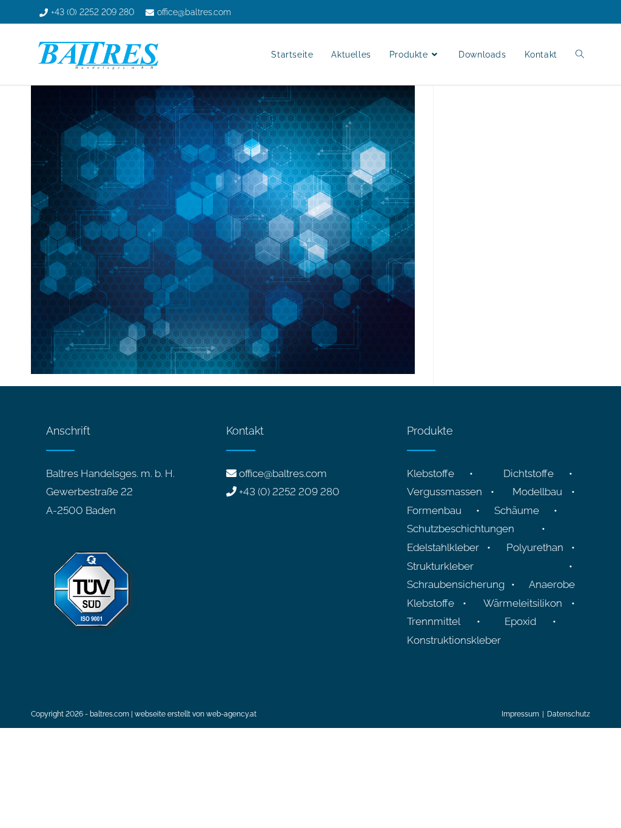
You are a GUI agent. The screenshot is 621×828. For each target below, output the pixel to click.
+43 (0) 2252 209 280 (289, 492)
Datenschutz (568, 714)
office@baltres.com (283, 473)
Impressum (520, 714)
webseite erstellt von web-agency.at (196, 714)
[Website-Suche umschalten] (579, 54)
